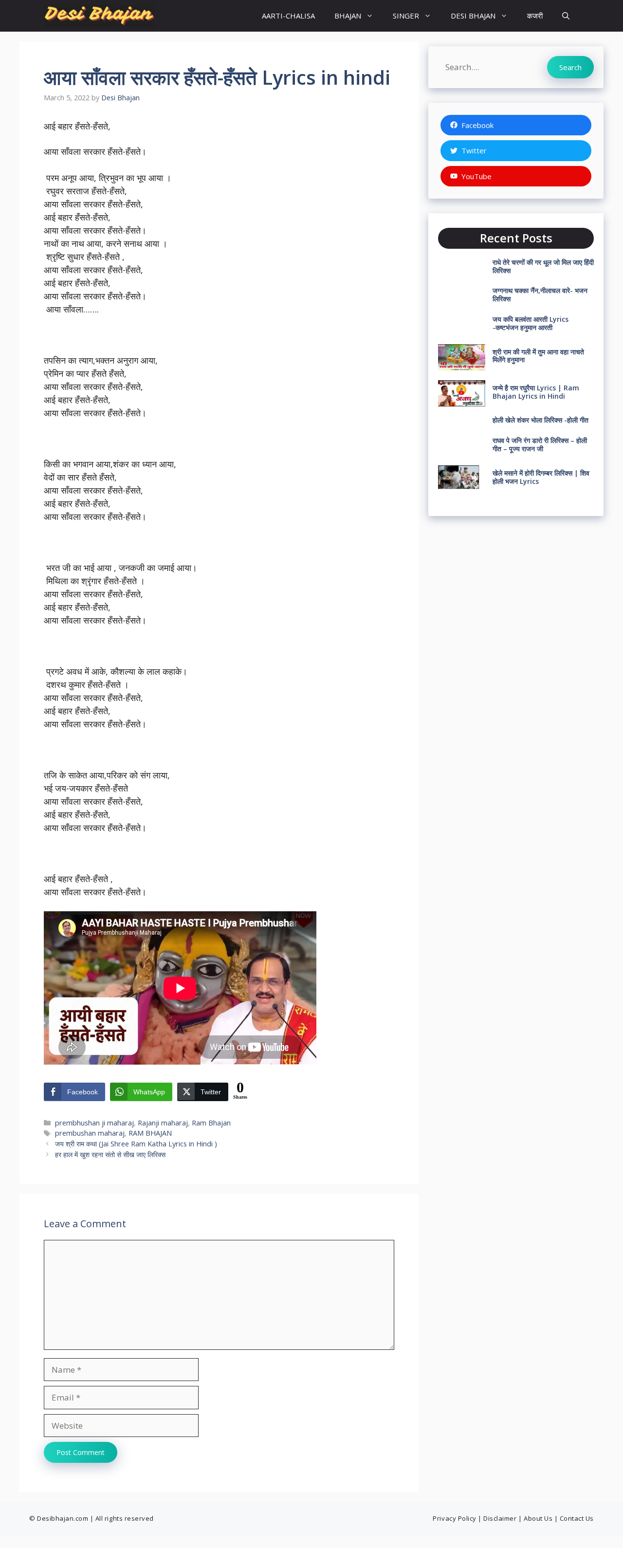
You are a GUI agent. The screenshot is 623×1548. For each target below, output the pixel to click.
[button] (565, 16)
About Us (538, 1518)
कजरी (535, 15)
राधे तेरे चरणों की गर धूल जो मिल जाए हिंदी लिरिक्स (543, 266)
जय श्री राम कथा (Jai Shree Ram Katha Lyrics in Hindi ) (136, 1143)
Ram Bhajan (211, 1122)
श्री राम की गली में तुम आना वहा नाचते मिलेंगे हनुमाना (538, 356)
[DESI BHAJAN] (99, 16)
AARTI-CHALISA (288, 15)
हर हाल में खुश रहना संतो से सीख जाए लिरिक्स (111, 1154)
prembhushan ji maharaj (94, 1122)
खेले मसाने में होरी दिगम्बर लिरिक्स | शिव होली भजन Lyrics (541, 477)
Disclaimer (499, 1518)
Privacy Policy (454, 1518)
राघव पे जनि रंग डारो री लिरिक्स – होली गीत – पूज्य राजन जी (540, 444)
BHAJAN (347, 15)
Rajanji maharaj (163, 1122)
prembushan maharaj (90, 1133)
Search (570, 67)
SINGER (406, 15)
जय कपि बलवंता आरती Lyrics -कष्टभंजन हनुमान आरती (530, 323)
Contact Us (577, 1518)
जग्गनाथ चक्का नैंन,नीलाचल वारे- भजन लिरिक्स (540, 294)
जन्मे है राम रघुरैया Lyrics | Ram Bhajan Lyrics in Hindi (536, 392)
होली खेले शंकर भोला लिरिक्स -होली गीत (540, 419)
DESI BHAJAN (473, 15)
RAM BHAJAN (150, 1133)
